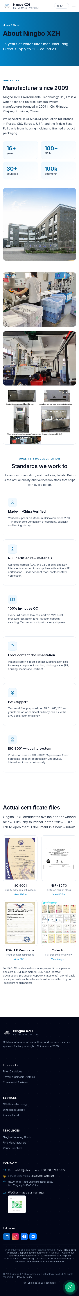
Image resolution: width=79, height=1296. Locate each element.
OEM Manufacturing (15, 1104)
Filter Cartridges (12, 1071)
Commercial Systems (15, 1082)
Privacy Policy (24, 1277)
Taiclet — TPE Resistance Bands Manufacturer (39, 1261)
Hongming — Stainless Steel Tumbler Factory (47, 1258)
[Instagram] (15, 1236)
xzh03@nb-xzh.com (27, 1170)
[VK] (33, 1236)
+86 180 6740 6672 (53, 1170)
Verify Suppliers (12, 1148)
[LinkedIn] (6, 1236)
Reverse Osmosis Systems (19, 1076)
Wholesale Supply (14, 1109)
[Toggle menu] (74, 5)
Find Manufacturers (14, 1142)
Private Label (11, 1115)
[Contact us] (70, 1287)
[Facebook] (24, 1236)
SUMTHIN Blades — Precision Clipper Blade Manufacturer (40, 1251)
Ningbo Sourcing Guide (17, 1137)
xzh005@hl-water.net (42, 1176)
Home (6, 25)
